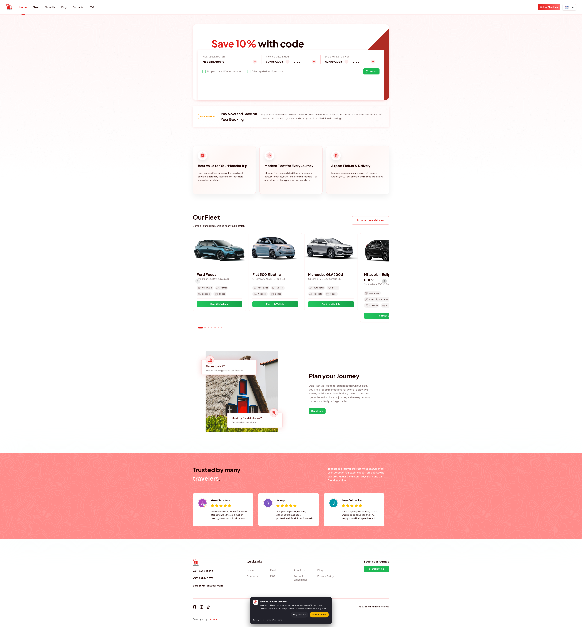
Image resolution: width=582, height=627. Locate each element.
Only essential (299, 614)
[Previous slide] (197, 281)
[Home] (9, 7)
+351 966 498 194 (203, 571)
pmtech (212, 619)
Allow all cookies (319, 614)
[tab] (200, 328)
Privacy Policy (258, 620)
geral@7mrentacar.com (208, 585)
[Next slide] (384, 281)
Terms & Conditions (274, 620)
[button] (569, 7)
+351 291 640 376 (203, 578)
